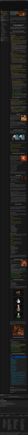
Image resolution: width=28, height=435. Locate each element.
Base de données (8, 415)
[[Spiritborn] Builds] (22, 429)
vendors (20, 47)
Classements (9, 429)
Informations (2, 415)
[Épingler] (25, 9)
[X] (23, 433)
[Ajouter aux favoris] (24, 9)
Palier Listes (4, 426)
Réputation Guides (15, 428)
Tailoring (19, 277)
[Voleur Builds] (22, 427)
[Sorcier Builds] (22, 428)
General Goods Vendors (4, 32)
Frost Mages (16, 95)
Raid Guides (15, 427)
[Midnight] (4, 427)
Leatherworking (20, 276)
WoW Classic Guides (16, 419)
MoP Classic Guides (10, 419)
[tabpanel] (14, 397)
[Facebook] (25, 433)
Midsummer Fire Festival (3, 19)
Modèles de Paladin (22, 426)
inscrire (9, 413)
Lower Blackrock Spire (18, 145)
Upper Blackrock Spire (17, 151)
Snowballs (2, 26)
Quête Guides (15, 426)
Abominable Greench (4, 24)
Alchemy (20, 346)
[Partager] (27, 0)
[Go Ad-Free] (26, 415)
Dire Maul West (16, 149)
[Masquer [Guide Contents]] (8, 12)
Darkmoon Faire (2, 38)
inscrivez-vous (16, 397)
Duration (2, 21)
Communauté (20, 415)
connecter (7, 397)
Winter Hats (2, 27)
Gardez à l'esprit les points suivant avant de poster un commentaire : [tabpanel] (8, 408)
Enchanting (24, 275)
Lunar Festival (2, 16)
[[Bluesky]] (24, 433)
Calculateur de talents (10, 428)
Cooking (18, 342)
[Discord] (22, 433)
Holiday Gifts (2, 33)
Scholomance (17, 150)
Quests (2, 22)
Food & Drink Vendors (4, 31)
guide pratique (15, 403)
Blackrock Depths (19, 144)
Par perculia (11, 15)
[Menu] (0, 0)
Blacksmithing (18, 273)
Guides (1, 9)
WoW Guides (4, 419)
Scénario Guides (9, 426)
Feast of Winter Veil (3, 20)
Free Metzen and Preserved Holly (4, 25)
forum (6, 404)
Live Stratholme (17, 146)
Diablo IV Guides (22, 419)
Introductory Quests (4, 23)
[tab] (2, 394)
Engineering (19, 274)
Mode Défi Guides (9, 427)
